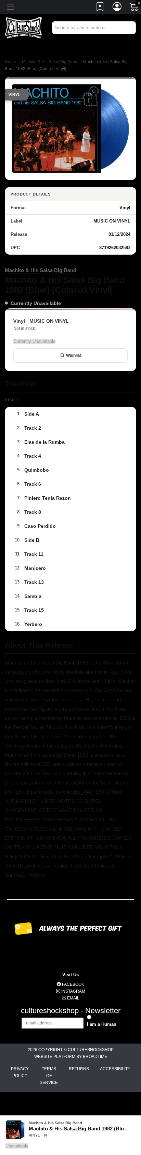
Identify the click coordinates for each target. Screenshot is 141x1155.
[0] (134, 8)
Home (10, 61)
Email (72, 998)
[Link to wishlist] (100, 8)
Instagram (72, 991)
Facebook (72, 984)
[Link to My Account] (117, 8)
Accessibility (115, 1068)
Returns (79, 1068)
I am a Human (101, 1024)
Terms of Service (49, 1075)
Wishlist (73, 355)
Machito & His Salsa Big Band (49, 61)
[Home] (23, 27)
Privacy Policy (20, 1072)
